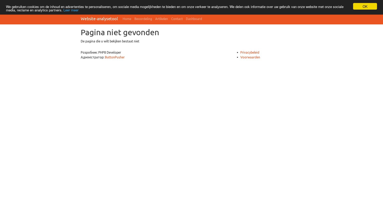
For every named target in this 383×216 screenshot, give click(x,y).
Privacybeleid (249, 52)
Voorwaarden (250, 57)
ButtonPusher (115, 57)
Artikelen (161, 19)
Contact (177, 19)
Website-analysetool (99, 18)
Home (127, 19)
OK (365, 6)
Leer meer (71, 9)
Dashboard (194, 19)
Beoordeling (143, 19)
